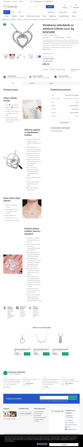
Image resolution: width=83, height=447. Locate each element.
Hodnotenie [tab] (31, 83)
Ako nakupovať (38, 415)
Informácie (15, 1)
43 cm (77, 102)
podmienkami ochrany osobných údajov (60, 400)
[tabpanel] (22, 344)
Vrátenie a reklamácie (39, 419)
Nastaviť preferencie (42, 444)
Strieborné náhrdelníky (57, 131)
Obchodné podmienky (39, 411)
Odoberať (72, 397)
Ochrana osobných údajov (40, 417)
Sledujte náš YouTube (71, 429)
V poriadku (63, 444)
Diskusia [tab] (51, 83)
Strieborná (76, 95)
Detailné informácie (46, 49)
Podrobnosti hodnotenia (59, 37)
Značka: (75, 69)
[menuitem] (6, 12)
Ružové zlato (68, 95)
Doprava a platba (38, 413)
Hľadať (50, 6)
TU (13, 441)
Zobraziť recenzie (17, 374)
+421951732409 (70, 422)
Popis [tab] (13, 83)
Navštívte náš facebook (72, 424)
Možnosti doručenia (49, 61)
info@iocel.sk (70, 420)
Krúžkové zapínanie (74, 112)
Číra (72, 95)
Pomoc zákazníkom (7, 1)
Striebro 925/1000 (74, 105)
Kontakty (20, 1)
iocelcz (68, 427)
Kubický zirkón (75, 109)
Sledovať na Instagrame (11, 419)
